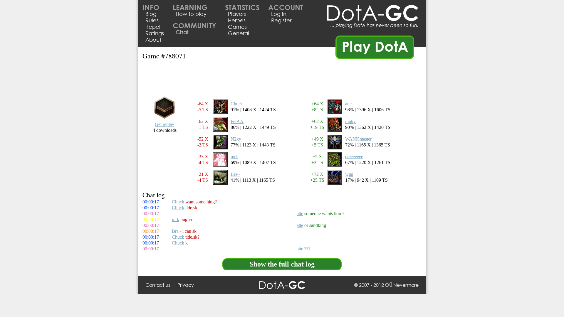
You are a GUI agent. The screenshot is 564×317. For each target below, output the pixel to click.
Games (237, 26)
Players (237, 14)
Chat (182, 32)
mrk (234, 156)
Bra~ (235, 174)
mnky (350, 121)
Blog (151, 14)
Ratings (154, 33)
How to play (191, 14)
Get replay (164, 124)
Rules (152, 20)
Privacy (185, 285)
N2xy (236, 138)
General (238, 33)
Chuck (237, 103)
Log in (278, 14)
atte (348, 103)
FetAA (237, 121)
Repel (152, 26)
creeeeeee (354, 156)
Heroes (237, 20)
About (153, 39)
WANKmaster (358, 138)
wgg (349, 174)
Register (281, 20)
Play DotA (375, 46)
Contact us (157, 285)
